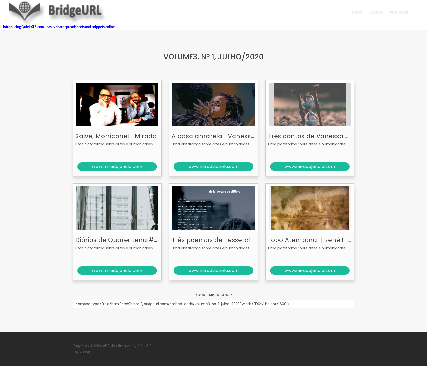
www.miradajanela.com (117, 166)
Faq (75, 352)
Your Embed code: (213, 295)
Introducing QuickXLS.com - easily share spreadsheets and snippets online (57, 27)
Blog (86, 352)
